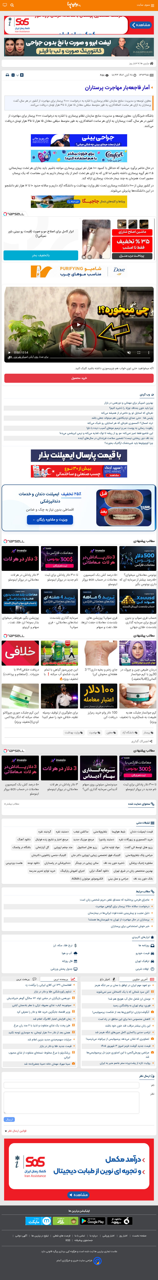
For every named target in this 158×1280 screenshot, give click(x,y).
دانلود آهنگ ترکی (99, 871)
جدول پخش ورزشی (61, 969)
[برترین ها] (74, 5)
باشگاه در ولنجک (22, 847)
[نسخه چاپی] (7, 75)
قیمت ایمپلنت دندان (141, 832)
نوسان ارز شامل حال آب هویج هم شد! (129, 999)
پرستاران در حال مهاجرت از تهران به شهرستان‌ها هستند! (118, 920)
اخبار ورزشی (108, 1236)
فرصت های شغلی (61, 1236)
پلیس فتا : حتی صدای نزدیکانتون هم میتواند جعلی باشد (122, 418)
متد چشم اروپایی (63, 847)
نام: (152, 1085)
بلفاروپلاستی (100, 832)
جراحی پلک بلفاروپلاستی (139, 855)
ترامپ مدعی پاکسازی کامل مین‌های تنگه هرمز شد (122, 1032)
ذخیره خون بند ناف (113, 863)
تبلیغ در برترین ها (40, 1236)
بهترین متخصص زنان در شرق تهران (133, 871)
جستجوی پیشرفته (83, 1240)
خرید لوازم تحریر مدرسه (42, 871)
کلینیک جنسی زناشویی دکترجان (48, 855)
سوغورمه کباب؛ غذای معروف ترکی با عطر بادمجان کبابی (41, 1005)
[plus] (22, 75)
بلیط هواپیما (118, 832)
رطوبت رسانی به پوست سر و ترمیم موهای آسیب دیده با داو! (120, 428)
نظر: (152, 1094)
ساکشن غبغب (80, 832)
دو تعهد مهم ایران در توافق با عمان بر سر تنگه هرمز (122, 985)
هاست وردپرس (14, 863)
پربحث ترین (23, 979)
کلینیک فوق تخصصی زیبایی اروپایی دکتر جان (96, 855)
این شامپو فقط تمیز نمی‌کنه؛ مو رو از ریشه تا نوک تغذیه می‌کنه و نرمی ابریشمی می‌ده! (106, 433)
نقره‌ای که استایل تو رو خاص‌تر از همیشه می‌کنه (127, 413)
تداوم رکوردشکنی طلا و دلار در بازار (52, 992)
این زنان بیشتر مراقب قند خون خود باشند (127, 1026)
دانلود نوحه (34, 863)
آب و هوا (67, 953)
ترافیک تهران (142, 961)
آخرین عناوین (140, 979)
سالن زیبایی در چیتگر (87, 863)
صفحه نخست (139, 1236)
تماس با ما (80, 1236)
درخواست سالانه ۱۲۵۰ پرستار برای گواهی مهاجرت (122, 906)
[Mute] (89, 257)
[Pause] (83, 257)
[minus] (13, 75)
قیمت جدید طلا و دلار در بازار (55, 1046)
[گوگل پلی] (93, 1222)
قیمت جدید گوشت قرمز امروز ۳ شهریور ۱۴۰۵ (125, 1046)
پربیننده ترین (61, 979)
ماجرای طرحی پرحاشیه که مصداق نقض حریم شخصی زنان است (114, 900)
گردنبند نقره (44, 832)
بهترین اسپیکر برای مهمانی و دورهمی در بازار (128, 403)
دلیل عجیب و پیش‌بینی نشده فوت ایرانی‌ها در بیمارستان (118, 913)
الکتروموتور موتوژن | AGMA (87, 879)
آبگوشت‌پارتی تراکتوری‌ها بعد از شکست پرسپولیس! (120, 1012)
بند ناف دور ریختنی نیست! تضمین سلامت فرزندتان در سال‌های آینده (115, 438)
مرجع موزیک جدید (83, 839)
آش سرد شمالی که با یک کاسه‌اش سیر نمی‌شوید (122, 992)
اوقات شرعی (142, 969)
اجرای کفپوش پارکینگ (72, 871)
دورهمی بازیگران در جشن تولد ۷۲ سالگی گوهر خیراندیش (38, 998)
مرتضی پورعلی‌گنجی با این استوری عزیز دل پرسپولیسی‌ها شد (118, 1055)
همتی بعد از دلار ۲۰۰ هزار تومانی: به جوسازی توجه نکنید (39, 1032)
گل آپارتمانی (42, 847)
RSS (68, 1240)
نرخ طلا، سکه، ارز (62, 945)
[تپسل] (5, 214)
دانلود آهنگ (23, 839)
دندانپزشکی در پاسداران (57, 863)
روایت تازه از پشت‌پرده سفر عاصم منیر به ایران (125, 1063)
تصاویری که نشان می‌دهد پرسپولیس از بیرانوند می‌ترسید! (117, 1039)
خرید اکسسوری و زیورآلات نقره (136, 839)
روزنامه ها (144, 945)
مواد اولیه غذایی (111, 847)
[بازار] (65, 1222)
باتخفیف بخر (41, 255)
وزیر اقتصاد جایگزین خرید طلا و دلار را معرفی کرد (43, 1012)
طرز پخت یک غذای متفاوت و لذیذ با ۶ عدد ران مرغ (42, 1025)
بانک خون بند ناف (143, 879)
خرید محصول (79, 378)
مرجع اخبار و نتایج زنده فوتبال (51, 839)
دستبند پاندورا (106, 839)
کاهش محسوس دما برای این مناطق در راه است (124, 1019)
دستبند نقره (62, 832)
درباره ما (94, 1236)
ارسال (9, 1119)
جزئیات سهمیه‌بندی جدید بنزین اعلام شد (49, 1039)
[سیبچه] (120, 1222)
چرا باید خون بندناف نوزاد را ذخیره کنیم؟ (131, 408)
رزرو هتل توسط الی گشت (138, 847)
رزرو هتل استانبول (87, 847)
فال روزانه (67, 961)
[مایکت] (38, 1222)
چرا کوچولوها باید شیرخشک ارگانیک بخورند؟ (129, 443)
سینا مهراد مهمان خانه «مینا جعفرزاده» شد (47, 1064)
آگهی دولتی (21, 1236)
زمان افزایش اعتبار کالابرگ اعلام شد (52, 1019)
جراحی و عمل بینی (118, 879)
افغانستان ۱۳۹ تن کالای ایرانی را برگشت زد (48, 985)
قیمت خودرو (142, 953)
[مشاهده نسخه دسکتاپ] (5, 5)
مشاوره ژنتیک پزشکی (141, 863)
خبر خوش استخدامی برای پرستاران (130, 926)
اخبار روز (123, 1236)
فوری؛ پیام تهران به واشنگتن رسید (131, 1006)
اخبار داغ (105, 979)
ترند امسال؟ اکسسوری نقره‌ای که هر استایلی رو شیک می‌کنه (120, 423)
